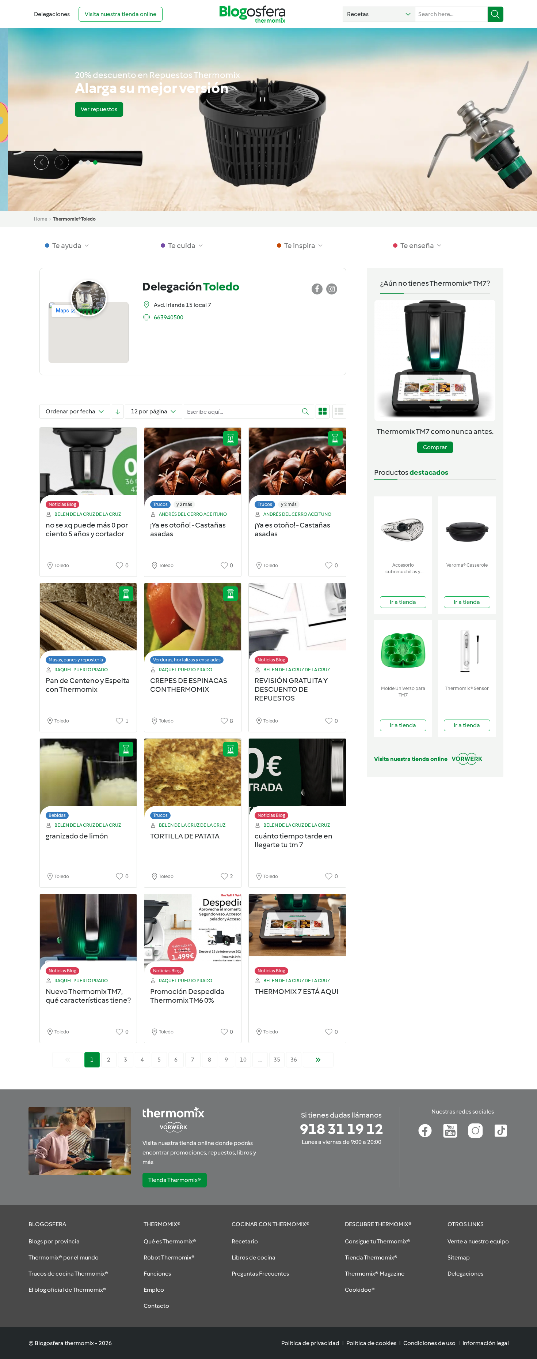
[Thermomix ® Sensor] (467, 651)
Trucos (160, 504)
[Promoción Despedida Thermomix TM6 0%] (192, 936)
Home (40, 219)
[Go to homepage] (252, 14)
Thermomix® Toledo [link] (74, 219)
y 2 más (184, 504)
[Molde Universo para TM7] (403, 651)
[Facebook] (425, 1130)
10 (243, 1059)
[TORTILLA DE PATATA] (192, 781)
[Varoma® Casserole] (467, 527)
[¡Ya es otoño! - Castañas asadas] (192, 470)
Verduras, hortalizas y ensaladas (187, 659)
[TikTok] (500, 1130)
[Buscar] (495, 14)
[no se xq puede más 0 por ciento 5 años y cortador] (88, 470)
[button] (379, 14)
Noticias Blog (62, 504)
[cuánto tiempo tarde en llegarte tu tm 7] (297, 781)
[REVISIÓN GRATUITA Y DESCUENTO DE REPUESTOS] (297, 625)
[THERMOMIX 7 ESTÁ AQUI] (297, 936)
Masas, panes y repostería (76, 659)
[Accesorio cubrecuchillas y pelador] (403, 527)
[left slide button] (41, 162)
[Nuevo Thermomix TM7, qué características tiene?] (88, 936)
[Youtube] (450, 1130)
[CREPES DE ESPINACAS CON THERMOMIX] (192, 625)
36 (293, 1059)
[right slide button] (61, 162)
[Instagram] (475, 1130)
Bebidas (57, 815)
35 (277, 1059)
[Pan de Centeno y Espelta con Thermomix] (88, 625)
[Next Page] (318, 1059)
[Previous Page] (67, 1059)
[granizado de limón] (88, 781)
